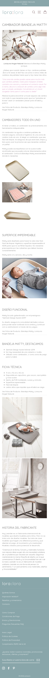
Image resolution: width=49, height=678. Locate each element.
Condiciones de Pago (11, 616)
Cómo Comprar (8, 612)
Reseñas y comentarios (11, 600)
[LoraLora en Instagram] (3, 668)
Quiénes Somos (8, 592)
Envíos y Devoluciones (11, 620)
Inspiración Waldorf (10, 596)
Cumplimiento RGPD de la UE (14, 644)
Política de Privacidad (11, 640)
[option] (24, 3)
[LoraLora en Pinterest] (13, 668)
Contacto (6, 604)
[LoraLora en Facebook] (8, 668)
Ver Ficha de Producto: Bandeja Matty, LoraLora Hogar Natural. (22, 108)
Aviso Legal (7, 632)
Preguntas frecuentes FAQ (13, 624)
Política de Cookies (10, 636)
